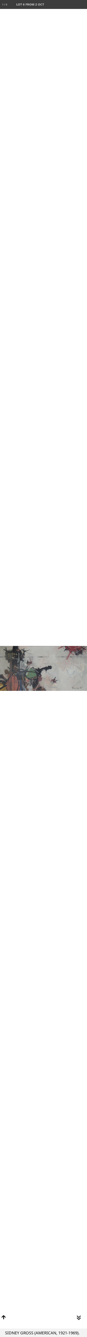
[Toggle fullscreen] (64, 4)
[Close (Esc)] (82, 4)
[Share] (73, 4)
